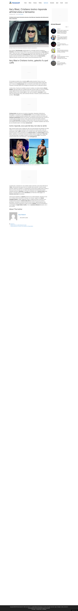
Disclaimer (44, 609)
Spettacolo (46, 2)
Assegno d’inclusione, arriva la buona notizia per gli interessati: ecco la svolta (63, 57)
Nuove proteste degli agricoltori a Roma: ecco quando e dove (61, 63)
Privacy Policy (39, 609)
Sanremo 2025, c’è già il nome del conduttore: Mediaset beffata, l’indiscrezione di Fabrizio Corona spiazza (62, 32)
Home (25, 2)
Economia (52, 2)
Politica (40, 2)
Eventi (61, 2)
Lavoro (66, 2)
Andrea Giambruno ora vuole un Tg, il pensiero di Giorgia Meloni (22, 226)
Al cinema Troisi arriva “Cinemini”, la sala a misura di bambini (62, 44)
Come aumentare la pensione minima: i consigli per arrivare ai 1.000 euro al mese (62, 51)
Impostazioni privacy (74, 610)
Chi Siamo (33, 609)
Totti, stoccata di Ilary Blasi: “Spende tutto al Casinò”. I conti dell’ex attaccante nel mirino (62, 38)
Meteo (30, 2)
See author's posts (24, 217)
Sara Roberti (22, 214)
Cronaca (35, 2)
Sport (57, 2)
